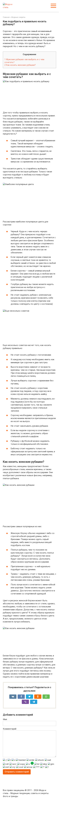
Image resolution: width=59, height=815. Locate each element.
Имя (5, 719)
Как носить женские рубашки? (20, 65)
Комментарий (9, 729)
